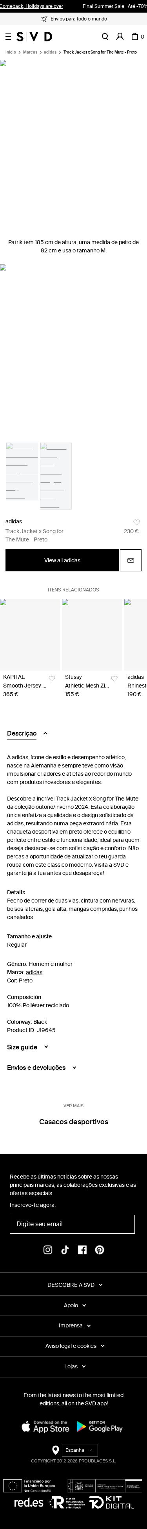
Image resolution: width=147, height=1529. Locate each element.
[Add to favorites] (137, 522)
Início (10, 52)
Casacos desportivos (73, 1122)
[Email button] (131, 560)
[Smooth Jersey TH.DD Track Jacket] (30, 635)
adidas (50, 52)
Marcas (30, 52)
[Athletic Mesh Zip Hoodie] (92, 635)
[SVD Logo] (34, 36)
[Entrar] (120, 37)
